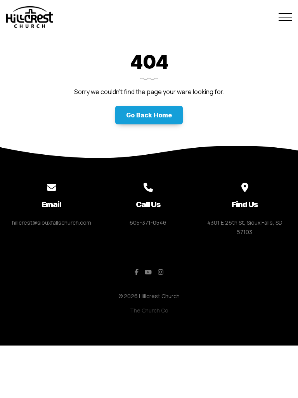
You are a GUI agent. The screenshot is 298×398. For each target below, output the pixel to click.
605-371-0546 (148, 222)
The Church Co (149, 310)
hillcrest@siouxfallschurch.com (51, 222)
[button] (285, 17)
